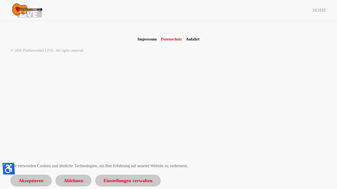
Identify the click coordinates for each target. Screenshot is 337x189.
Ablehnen (73, 180)
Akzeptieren (31, 180)
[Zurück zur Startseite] (26, 10)
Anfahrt (193, 39)
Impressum (147, 39)
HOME (319, 10)
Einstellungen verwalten (127, 180)
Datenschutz (171, 39)
